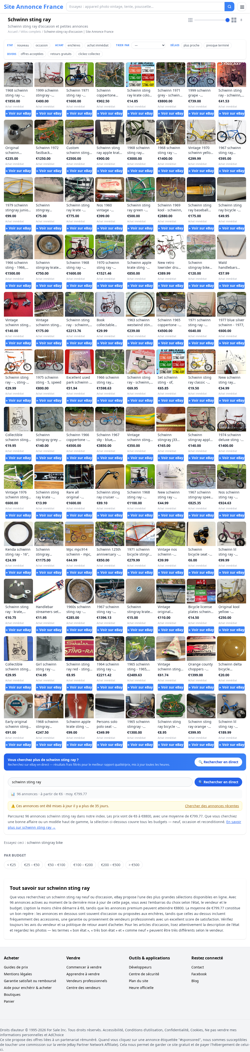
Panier (9, 1001)
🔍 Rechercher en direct (218, 782)
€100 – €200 (83, 864)
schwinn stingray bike (45, 842)
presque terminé (217, 45)
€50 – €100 (56, 864)
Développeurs (140, 967)
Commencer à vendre (84, 967)
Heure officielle (141, 987)
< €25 (11, 864)
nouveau (23, 45)
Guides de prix (16, 967)
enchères (74, 45)
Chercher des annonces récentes (212, 806)
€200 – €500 (110, 864)
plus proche (191, 45)
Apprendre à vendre (83, 974)
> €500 (134, 864)
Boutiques (12, 994)
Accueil (13, 32)
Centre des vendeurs (83, 987)
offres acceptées (32, 54)
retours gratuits (61, 54)
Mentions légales (18, 974)
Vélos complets (31, 32)
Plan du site (138, 980)
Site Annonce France (33, 7)
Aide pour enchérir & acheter (28, 987)
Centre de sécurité (144, 974)
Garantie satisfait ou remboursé (30, 980)
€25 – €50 (32, 864)
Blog (195, 980)
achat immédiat (97, 45)
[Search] (229, 6)
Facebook (199, 974)
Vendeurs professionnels (86, 980)
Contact (197, 967)
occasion (42, 45)
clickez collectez (89, 54)
